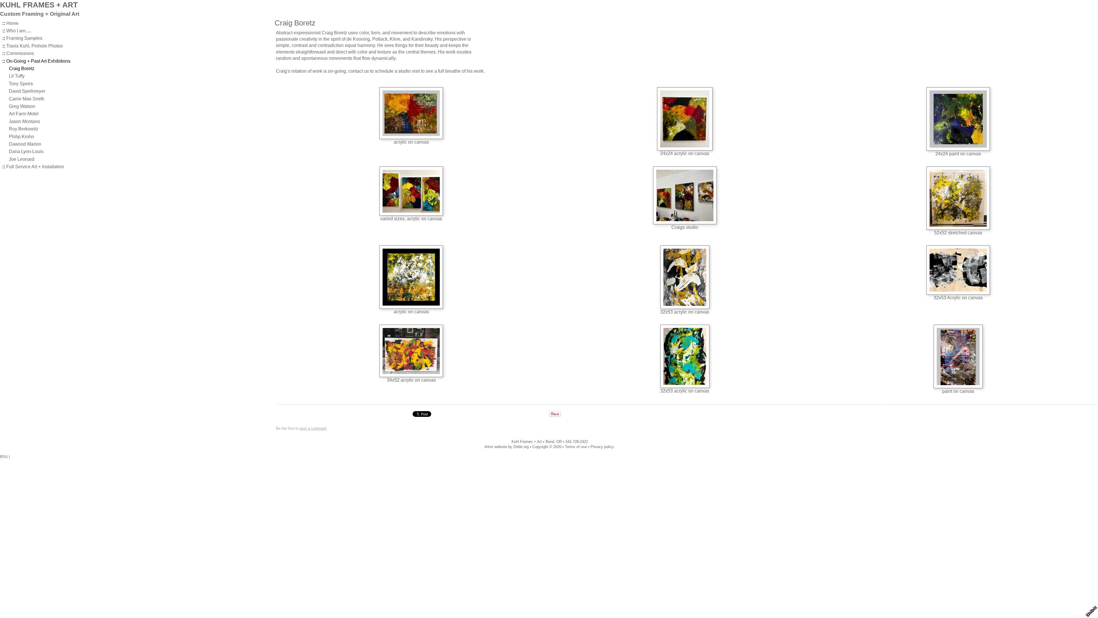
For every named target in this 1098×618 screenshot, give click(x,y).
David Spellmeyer (27, 91)
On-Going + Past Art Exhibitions (38, 61)
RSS (4, 457)
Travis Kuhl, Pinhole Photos (34, 45)
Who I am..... (18, 30)
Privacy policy (602, 447)
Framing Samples (24, 38)
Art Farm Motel (24, 113)
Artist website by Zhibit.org (506, 447)
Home (12, 23)
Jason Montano (24, 121)
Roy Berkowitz (23, 128)
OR (559, 441)
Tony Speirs (21, 83)
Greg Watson (22, 106)
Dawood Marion (25, 144)
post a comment (313, 428)
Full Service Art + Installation (35, 166)
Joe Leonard (21, 159)
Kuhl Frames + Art (527, 441)
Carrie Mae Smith (26, 98)
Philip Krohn (21, 136)
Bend (550, 441)
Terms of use (576, 447)
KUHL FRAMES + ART (39, 5)
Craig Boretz (21, 68)
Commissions (20, 53)
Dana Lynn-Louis (26, 151)
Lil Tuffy (17, 76)
